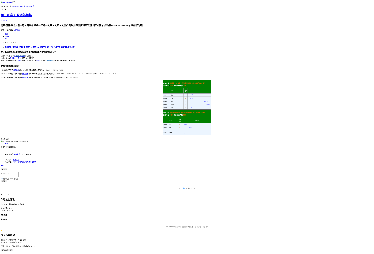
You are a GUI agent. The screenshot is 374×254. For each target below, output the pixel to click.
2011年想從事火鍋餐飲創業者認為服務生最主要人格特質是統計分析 (40, 47)
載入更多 (4, 169)
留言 (20, 154)
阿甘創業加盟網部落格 (16, 15)
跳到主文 (4, 20)
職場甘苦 (16, 160)
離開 (11, 250)
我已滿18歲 (5, 250)
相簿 (6, 34)
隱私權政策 (198, 227)
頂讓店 (38, 60)
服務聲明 (205, 227)
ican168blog (4, 143)
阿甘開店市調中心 (16, 58)
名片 (6, 39)
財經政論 (17, 30)
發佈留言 (4, 181)
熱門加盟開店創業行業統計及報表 (24, 162)
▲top (2, 165)
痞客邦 (16, 154)
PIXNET (172, 227)
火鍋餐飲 (19, 60)
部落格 (7, 36)
